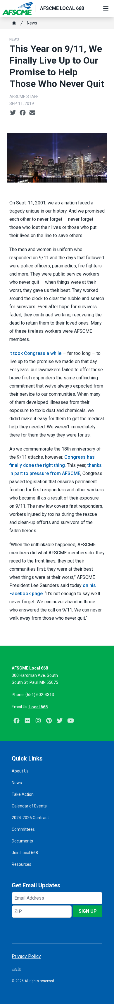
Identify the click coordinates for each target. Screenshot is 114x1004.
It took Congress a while (35, 353)
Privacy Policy (26, 956)
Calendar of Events (29, 806)
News (32, 23)
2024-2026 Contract (30, 817)
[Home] (14, 23)
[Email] (32, 112)
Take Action (23, 794)
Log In (16, 969)
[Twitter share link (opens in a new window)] (13, 112)
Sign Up (88, 911)
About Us (20, 771)
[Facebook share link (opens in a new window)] (22, 112)
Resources (21, 864)
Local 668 (38, 707)
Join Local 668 (25, 852)
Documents (22, 841)
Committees (23, 829)
